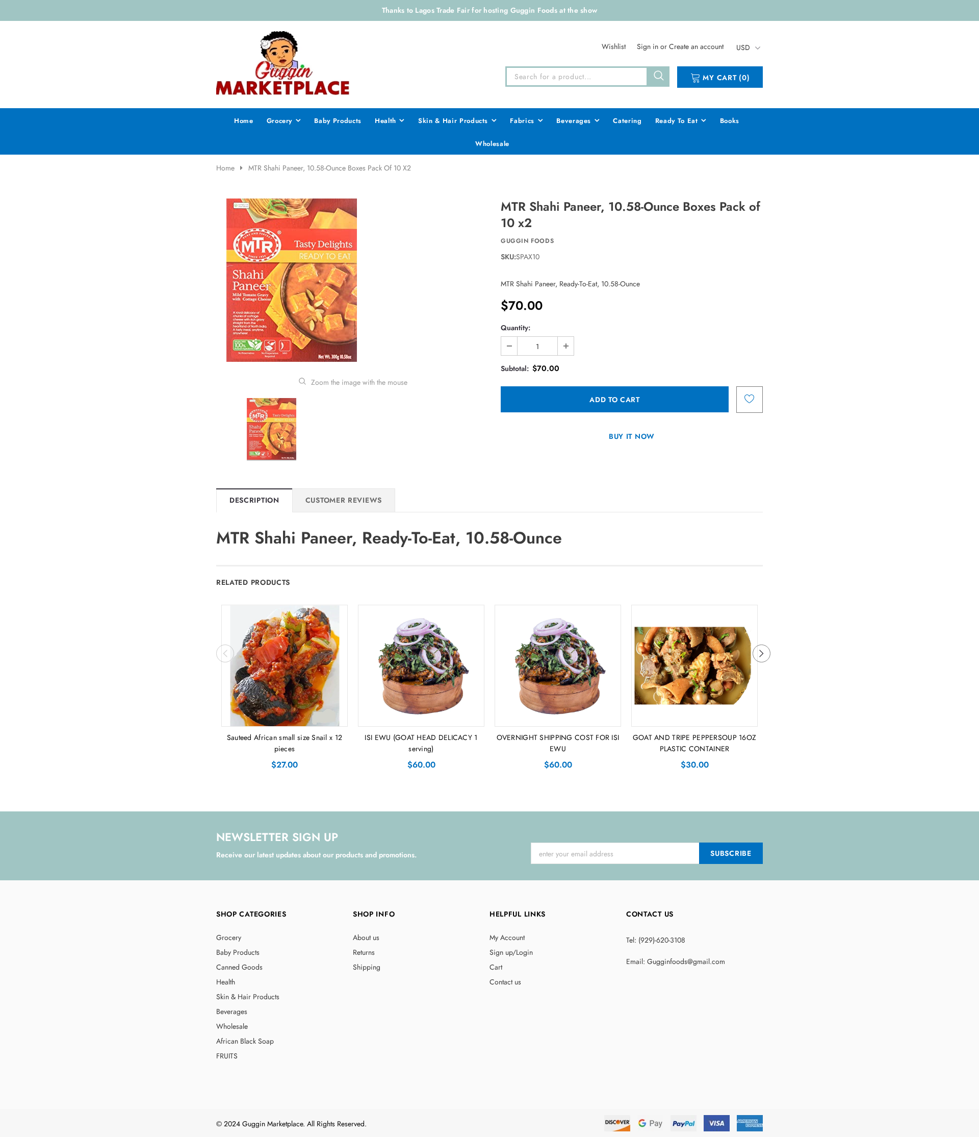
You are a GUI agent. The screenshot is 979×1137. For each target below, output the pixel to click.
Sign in (648, 46)
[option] (352, 280)
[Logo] (283, 63)
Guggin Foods (527, 240)
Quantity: (515, 328)
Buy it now (632, 436)
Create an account (696, 46)
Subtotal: (515, 368)
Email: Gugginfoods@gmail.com (675, 961)
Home (225, 168)
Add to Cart (285, 716)
